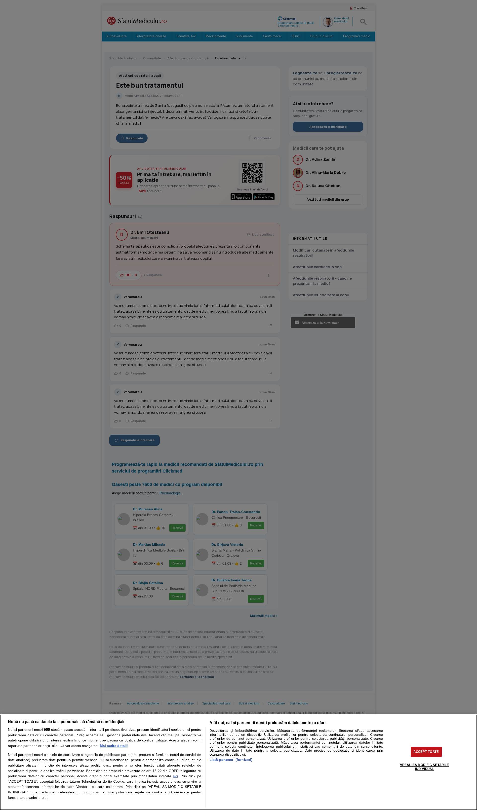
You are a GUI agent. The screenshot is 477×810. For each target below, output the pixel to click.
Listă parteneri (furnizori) (231, 760)
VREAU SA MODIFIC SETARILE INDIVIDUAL (424, 767)
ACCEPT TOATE (426, 752)
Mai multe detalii (114, 746)
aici (175, 776)
